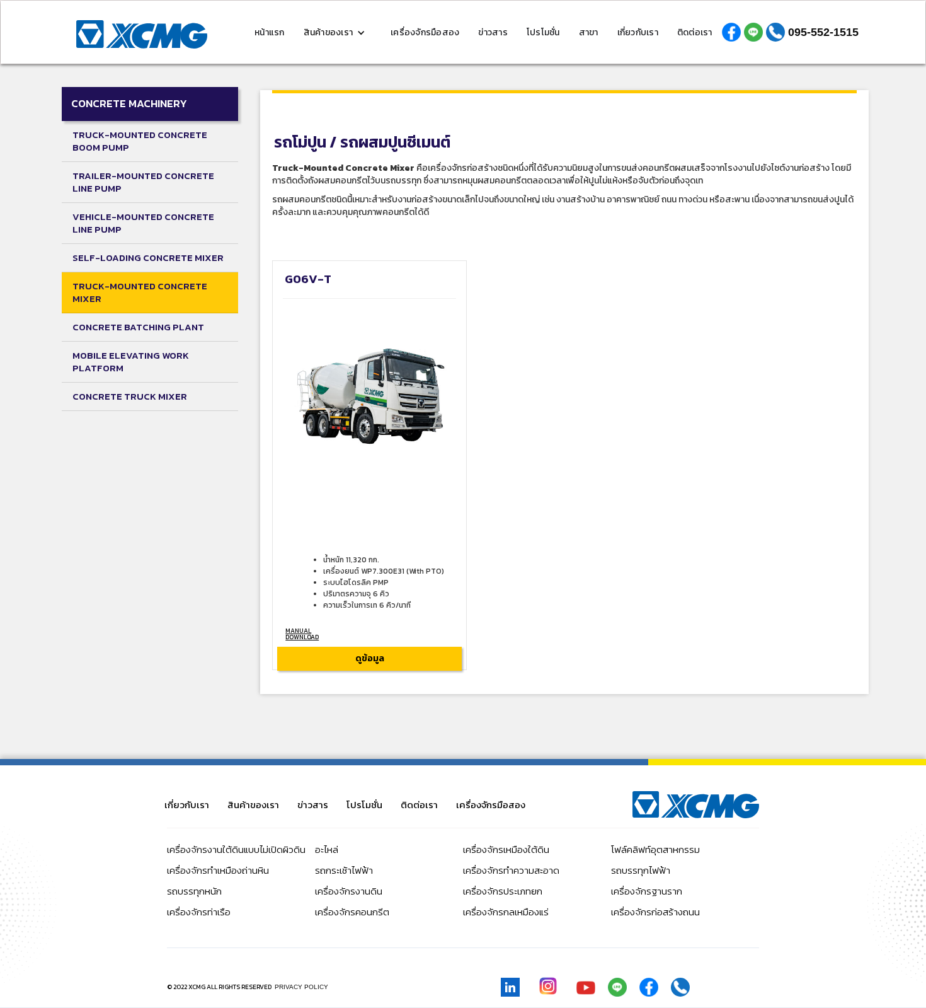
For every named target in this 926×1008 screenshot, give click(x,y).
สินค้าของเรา (253, 805)
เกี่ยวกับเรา (637, 32)
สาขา (588, 32)
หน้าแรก (269, 32)
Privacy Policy (301, 986)
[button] (338, 32)
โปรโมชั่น (543, 32)
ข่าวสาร (493, 32)
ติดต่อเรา (694, 32)
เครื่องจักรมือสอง (425, 32)
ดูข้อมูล (369, 658)
